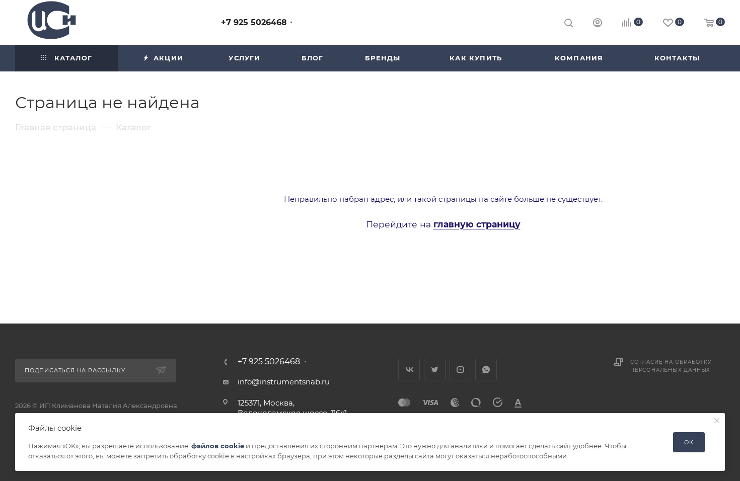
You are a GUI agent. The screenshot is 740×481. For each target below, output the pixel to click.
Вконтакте (409, 369)
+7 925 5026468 (254, 22)
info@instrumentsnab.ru (284, 381)
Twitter (435, 369)
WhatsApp (486, 369)
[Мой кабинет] (597, 24)
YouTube (460, 369)
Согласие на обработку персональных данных (671, 366)
